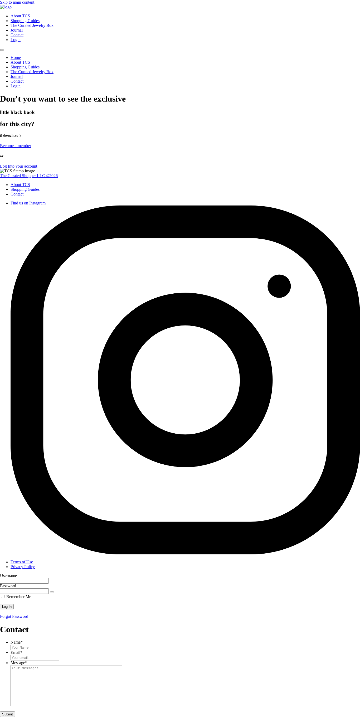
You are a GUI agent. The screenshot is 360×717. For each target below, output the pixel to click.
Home (16, 57)
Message (19, 662)
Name (17, 642)
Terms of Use (22, 562)
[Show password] (52, 592)
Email (16, 652)
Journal (17, 30)
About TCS (20, 16)
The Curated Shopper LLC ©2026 (29, 175)
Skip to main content (17, 2)
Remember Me (18, 596)
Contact (17, 35)
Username (8, 575)
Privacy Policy (23, 566)
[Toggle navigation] (2, 50)
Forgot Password (14, 616)
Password (8, 586)
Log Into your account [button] (18, 166)
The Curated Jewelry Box (32, 25)
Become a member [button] (15, 145)
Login (16, 39)
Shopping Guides (25, 20)
